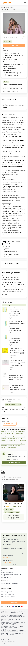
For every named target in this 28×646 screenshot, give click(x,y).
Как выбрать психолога (7, 594)
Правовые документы (7, 572)
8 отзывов (18, 506)
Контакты (4, 571)
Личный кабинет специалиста (9, 583)
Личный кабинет (5, 592)
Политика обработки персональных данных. (12, 633)
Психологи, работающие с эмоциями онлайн (13, 431)
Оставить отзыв (9, 423)
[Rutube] (19, 607)
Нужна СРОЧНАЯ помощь (8, 596)
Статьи (3, 598)
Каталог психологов (6, 591)
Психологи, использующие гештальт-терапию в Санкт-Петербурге (13, 443)
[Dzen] (16, 607)
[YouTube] (22, 606)
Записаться (14, 45)
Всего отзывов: (6, 421)
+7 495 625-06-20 (7, 557)
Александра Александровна (13, 503)
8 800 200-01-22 (7, 562)
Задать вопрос (14, 602)
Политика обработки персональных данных (11, 575)
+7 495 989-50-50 (7, 547)
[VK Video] (13, 607)
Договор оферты (6, 577)
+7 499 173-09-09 (7, 552)
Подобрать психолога (14, 462)
